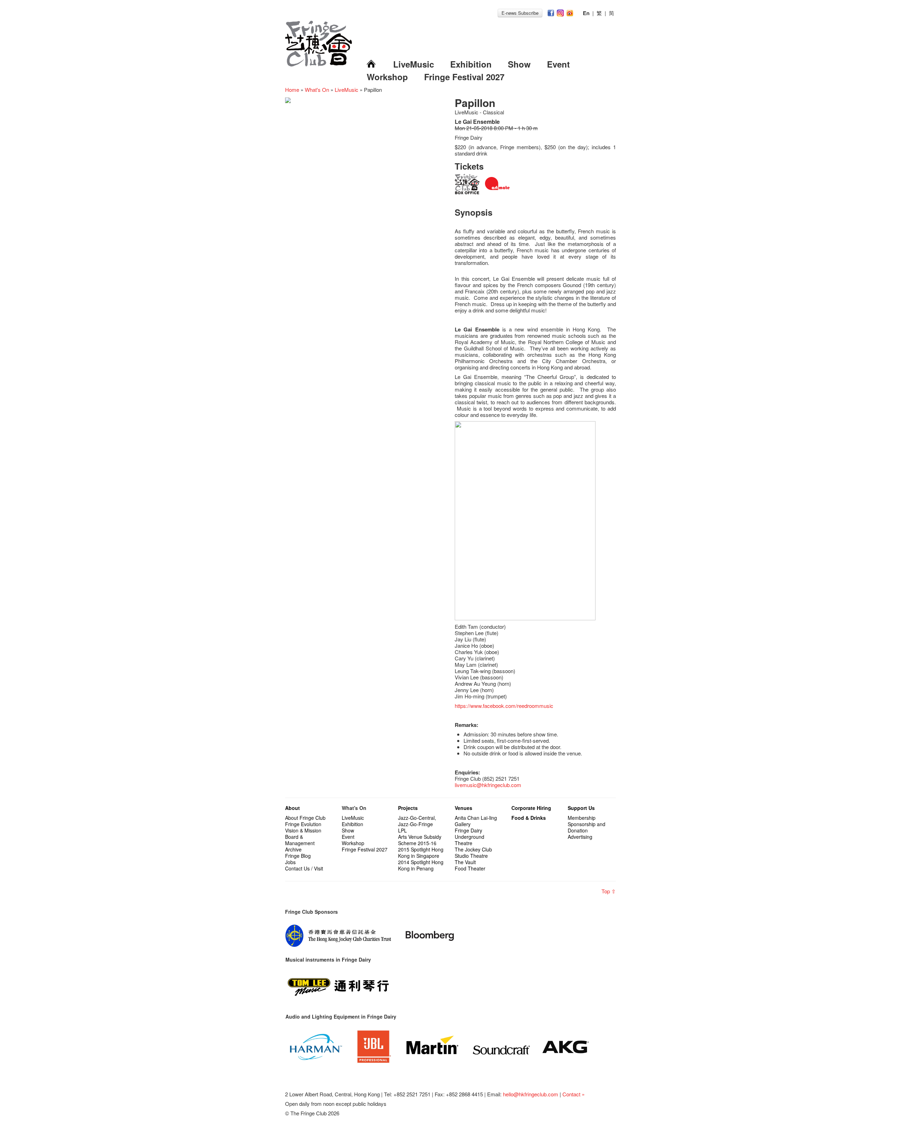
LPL (402, 830)
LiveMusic (413, 64)
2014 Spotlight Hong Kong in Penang (420, 865)
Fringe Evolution (303, 824)
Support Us (581, 807)
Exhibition (471, 64)
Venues (463, 807)
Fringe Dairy (468, 830)
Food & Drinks (528, 817)
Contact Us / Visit (304, 868)
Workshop (387, 77)
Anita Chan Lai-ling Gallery (476, 821)
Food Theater (470, 868)
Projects (408, 807)
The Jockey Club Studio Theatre (473, 852)
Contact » (573, 1094)
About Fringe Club (305, 817)
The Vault (465, 862)
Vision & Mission (303, 830)
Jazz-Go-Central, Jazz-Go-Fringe (417, 821)
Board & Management (300, 840)
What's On (317, 89)
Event (558, 64)
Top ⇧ (608, 891)
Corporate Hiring (531, 807)
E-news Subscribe (520, 12)
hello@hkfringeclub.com (530, 1094)
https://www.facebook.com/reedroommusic (504, 705)
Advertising (580, 836)
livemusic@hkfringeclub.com (488, 784)
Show (519, 64)
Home (292, 89)
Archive (293, 849)
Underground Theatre (469, 840)
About (292, 807)
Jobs (290, 862)
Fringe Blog (298, 855)
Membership (582, 817)
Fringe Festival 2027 (464, 77)
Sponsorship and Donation (586, 827)
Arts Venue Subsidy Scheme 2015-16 (419, 840)
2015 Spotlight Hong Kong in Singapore (420, 852)
